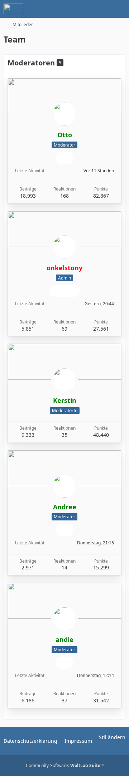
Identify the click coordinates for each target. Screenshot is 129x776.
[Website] (58, 291)
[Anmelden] (102, 9)
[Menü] (120, 9)
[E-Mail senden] (64, 158)
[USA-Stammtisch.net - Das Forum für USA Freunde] (13, 9)
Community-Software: (65, 765)
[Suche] (84, 9)
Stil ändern (112, 737)
